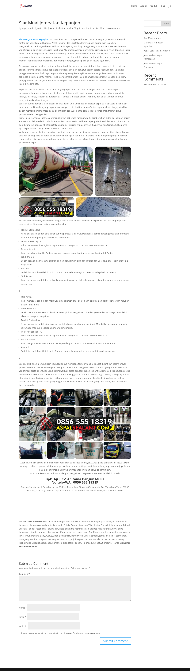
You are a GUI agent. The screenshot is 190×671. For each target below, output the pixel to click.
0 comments (113, 28)
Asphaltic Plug (71, 28)
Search (166, 23)
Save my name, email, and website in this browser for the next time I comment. (62, 633)
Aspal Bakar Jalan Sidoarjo (157, 50)
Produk (153, 6)
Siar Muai (100, 28)
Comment (24, 574)
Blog (163, 6)
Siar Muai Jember (152, 38)
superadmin (28, 28)
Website (23, 626)
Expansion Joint (87, 28)
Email (22, 617)
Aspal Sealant (56, 28)
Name (23, 607)
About (143, 6)
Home (134, 6)
